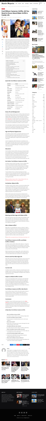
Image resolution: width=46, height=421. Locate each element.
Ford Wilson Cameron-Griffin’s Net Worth (13, 75)
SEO (32, 126)
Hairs (33, 114)
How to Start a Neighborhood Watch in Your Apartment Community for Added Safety (38, 56)
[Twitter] (2, 44)
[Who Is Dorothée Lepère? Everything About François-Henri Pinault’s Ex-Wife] (25, 364)
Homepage (33, 117)
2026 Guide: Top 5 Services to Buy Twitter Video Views (41, 17)
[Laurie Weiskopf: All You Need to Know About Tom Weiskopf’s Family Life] (34, 86)
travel (33, 130)
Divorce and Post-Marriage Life (12, 72)
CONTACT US (40, 3)
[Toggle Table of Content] (23, 61)
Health (33, 116)
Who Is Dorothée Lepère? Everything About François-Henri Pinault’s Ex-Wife (25, 369)
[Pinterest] (2, 49)
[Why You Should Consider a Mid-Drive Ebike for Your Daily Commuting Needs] (34, 67)
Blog (33, 52)
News (23, 3)
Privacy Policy (10, 0)
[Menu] (1, 1)
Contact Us (14, 0)
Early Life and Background (11, 63)
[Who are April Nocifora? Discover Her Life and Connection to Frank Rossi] (19, 402)
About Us (7, 0)
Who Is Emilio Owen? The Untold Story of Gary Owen (5, 368)
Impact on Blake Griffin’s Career (12, 74)
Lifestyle (33, 119)
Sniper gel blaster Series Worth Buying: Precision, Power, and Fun (41, 74)
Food (33, 109)
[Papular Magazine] (8, 3)
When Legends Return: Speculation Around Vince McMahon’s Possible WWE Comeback (15, 369)
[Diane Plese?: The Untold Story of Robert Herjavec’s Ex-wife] (34, 80)
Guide (33, 113)
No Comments (15, 17)
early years (10, 118)
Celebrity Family (34, 101)
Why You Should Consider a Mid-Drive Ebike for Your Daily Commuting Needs (41, 67)
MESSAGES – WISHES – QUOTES (37, 120)
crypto (33, 103)
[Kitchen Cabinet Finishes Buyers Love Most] (34, 39)
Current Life (9, 73)
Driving (33, 104)
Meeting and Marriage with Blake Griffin (13, 68)
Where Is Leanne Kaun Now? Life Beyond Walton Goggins (6, 381)
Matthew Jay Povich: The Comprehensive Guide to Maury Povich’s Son (25, 396)
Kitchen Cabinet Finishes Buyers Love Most (40, 39)
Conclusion (8, 76)
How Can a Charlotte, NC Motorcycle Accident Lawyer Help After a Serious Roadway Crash (41, 32)
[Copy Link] (2, 53)
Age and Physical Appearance (11, 64)
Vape (33, 132)
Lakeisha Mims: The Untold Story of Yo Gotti (15, 381)
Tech (33, 127)
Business (19, 3)
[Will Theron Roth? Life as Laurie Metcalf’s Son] (25, 376)
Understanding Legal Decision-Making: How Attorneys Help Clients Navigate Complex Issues (40, 24)
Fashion (33, 107)
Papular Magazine (21, 417)
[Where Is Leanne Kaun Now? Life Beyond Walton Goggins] (6, 376)
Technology (27, 3)
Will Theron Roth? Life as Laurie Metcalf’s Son (25, 381)
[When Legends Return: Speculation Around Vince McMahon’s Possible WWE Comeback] (15, 364)
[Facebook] (2, 42)
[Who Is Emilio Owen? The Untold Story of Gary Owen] (6, 364)
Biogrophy (33, 94)
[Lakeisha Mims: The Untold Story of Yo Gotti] (15, 376)
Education (8, 65)
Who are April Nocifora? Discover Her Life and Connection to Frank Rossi (25, 403)
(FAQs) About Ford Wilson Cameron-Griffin (14, 77)
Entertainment (35, 3)
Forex (33, 110)
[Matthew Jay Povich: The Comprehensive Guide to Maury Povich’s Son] (19, 396)
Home (4, 0)
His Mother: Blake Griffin (10, 67)
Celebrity (31, 3)
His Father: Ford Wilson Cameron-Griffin (13, 66)
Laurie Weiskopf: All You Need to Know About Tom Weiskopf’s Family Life (41, 86)
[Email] (2, 51)
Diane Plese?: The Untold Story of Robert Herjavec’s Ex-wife (41, 80)
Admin (5, 17)
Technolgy (33, 129)
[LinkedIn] (2, 47)
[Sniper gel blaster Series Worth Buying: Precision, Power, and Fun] (34, 73)
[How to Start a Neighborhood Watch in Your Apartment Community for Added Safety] (38, 49)
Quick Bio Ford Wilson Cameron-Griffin (13, 62)
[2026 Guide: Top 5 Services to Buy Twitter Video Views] (34, 18)
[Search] (44, 1)
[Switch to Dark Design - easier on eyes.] (44, 3)
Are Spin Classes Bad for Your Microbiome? (40, 12)
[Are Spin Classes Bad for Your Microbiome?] (34, 12)
